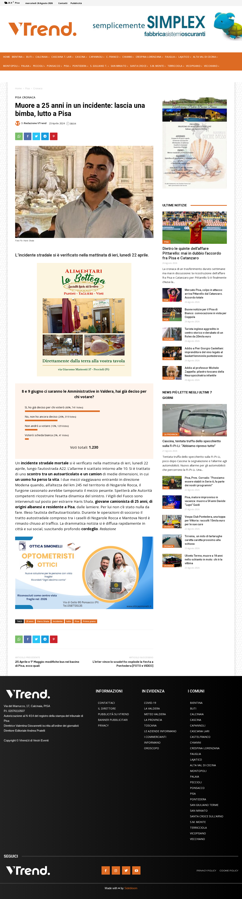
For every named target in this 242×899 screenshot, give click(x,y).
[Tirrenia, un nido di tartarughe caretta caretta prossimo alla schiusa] (172, 541)
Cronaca (37, 88)
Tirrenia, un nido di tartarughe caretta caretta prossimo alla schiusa (203, 540)
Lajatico (196, 759)
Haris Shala (43, 621)
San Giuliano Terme (204, 805)
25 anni (29, 621)
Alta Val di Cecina (203, 765)
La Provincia (171, 434)
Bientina (196, 703)
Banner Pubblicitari (113, 720)
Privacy (103, 725)
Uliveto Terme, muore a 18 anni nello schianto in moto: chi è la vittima (204, 559)
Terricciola (198, 827)
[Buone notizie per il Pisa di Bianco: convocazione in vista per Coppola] (172, 314)
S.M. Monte (198, 822)
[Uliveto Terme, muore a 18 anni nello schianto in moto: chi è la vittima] (172, 560)
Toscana (168, 339)
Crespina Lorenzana (205, 748)
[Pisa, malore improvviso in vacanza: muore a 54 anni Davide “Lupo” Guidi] (172, 502)
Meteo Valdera (155, 714)
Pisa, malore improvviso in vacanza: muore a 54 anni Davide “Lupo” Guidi (205, 501)
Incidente (58, 621)
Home (18, 88)
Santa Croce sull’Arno (206, 816)
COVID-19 (150, 703)
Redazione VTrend (35, 123)
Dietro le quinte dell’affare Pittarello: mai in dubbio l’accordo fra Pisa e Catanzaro (191, 253)
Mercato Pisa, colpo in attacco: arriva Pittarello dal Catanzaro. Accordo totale (204, 293)
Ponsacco (197, 788)
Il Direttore (107, 708)
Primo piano (89, 621)
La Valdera (152, 708)
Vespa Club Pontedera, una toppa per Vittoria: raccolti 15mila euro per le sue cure (205, 520)
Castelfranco (200, 737)
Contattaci (106, 703)
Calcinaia (197, 714)
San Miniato (199, 810)
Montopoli (198, 771)
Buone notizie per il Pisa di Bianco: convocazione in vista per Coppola (205, 313)
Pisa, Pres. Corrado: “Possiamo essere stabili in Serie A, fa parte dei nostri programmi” (204, 481)
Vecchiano (197, 839)
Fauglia (195, 754)
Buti (193, 708)
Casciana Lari (199, 731)
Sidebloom (130, 888)
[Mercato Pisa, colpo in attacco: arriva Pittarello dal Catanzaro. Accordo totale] (172, 295)
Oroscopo (151, 748)
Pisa (27, 88)
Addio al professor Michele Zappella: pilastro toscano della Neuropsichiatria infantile (204, 371)
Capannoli (197, 725)
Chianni (195, 742)
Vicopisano (198, 833)
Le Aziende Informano (160, 731)
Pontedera (198, 799)
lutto (68, 621)
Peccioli (196, 782)
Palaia (194, 776)
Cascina (195, 720)
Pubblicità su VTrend (113, 714)
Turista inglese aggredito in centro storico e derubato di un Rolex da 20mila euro (204, 332)
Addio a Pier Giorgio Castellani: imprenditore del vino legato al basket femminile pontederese (204, 352)
